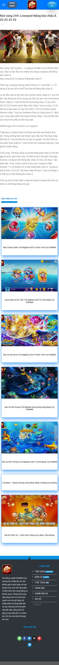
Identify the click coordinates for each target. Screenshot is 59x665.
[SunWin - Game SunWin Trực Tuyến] (32, 5)
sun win (5, 619)
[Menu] (3, 4)
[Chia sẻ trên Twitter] (29, 638)
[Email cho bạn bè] (34, 638)
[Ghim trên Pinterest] (39, 638)
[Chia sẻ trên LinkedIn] (29, 645)
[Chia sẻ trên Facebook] (24, 638)
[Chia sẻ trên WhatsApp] (19, 638)
